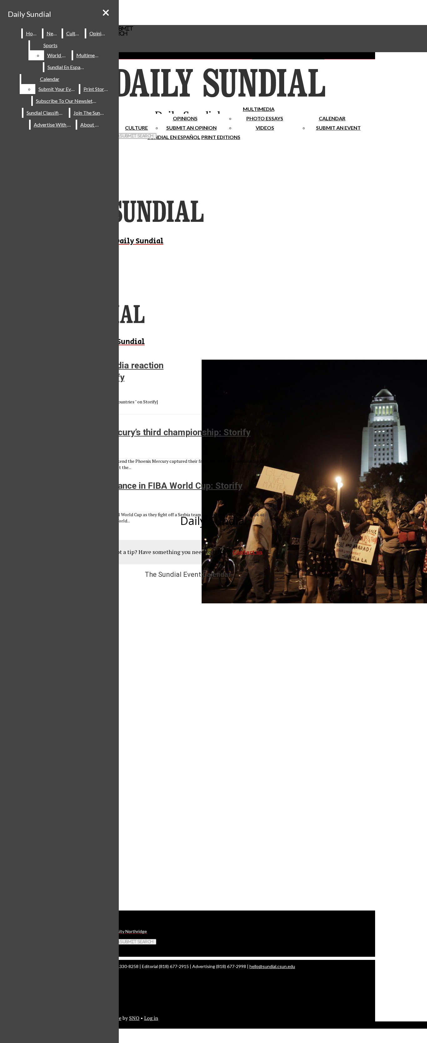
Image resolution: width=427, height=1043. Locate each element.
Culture (74, 33)
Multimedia (258, 109)
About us (90, 124)
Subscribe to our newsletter (67, 101)
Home (32, 33)
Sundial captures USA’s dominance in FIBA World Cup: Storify (121, 486)
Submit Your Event (58, 89)
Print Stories (96, 89)
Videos (265, 128)
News (53, 33)
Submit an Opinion (191, 128)
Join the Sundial (90, 113)
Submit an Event (338, 128)
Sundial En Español (174, 137)
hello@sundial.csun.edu (272, 966)
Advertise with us (53, 124)
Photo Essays (264, 118)
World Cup (59, 55)
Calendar (332, 118)
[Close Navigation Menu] (106, 13)
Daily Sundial (29, 13)
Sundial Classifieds (46, 113)
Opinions (185, 118)
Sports (50, 45)
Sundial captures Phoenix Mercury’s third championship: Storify (125, 432)
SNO (134, 1018)
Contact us (248, 552)
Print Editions (220, 137)
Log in (151, 1018)
